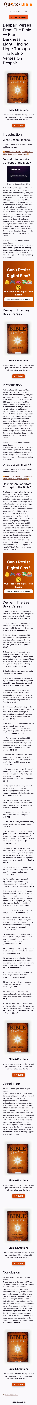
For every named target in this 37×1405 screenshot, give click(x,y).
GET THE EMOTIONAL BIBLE (18, 17)
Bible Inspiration (11, 1395)
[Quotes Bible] (18, 4)
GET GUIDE (18, 126)
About (26, 11)
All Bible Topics (14, 11)
